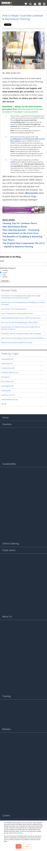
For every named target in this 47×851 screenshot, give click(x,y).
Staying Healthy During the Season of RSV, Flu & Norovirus (21, 318)
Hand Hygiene (7, 386)
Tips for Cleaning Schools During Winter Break (17, 313)
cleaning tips (7, 363)
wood (12, 124)
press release (7, 381)
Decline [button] (27, 846)
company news (7, 368)
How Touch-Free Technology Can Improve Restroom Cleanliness (23, 338)
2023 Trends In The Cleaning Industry (13, 309)
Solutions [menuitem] (7, 424)
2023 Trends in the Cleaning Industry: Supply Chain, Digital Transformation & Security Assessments (20, 297)
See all (3, 404)
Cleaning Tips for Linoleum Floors (19, 223)
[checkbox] (23, 273)
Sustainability (7, 359)
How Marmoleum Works (14, 226)
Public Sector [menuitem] (9, 550)
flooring (5, 377)
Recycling (5, 391)
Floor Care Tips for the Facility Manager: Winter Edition (19, 322)
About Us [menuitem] (7, 616)
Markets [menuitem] (6, 729)
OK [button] (19, 846)
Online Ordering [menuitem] (10, 543)
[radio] (23, 270)
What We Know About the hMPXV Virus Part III (16, 343)
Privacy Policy (18, 833)
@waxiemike (31, 193)
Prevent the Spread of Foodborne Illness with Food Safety (21, 334)
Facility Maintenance (9, 399)
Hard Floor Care (8, 395)
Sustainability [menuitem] (9, 463)
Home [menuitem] (5, 417)
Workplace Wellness (9, 372)
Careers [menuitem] (6, 815)
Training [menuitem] (6, 696)
